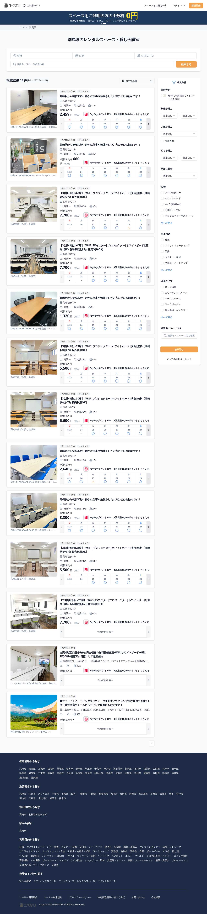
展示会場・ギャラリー (176, 310)
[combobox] (169, 116)
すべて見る (166, 222)
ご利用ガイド (33, 5)
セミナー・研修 (173, 257)
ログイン (177, 5)
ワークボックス (173, 304)
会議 (167, 239)
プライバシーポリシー (80, 897)
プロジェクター (173, 192)
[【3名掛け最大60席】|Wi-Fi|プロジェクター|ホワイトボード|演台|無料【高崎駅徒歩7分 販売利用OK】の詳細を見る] (80, 208)
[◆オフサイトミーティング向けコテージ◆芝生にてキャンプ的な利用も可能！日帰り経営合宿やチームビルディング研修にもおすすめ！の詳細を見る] (80, 714)
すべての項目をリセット (179, 359)
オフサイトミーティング (177, 245)
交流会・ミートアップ (176, 262)
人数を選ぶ (166, 126)
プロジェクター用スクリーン (179, 215)
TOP (21, 27)
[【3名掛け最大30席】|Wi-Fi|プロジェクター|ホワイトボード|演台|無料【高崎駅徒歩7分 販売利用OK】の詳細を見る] (80, 414)
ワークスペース (173, 298)
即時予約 (165, 89)
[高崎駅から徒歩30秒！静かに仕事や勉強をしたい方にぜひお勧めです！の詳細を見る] (80, 109)
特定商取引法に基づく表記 (111, 897)
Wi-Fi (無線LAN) (173, 204)
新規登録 (196, 5)
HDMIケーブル (172, 209)
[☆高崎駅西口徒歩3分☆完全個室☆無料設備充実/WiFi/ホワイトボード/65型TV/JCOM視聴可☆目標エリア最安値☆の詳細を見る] (80, 666)
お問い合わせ (138, 897)
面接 (167, 251)
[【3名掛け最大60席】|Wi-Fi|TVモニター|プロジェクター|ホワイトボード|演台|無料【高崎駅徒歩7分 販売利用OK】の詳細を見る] (80, 261)
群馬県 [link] (32, 27)
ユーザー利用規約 (28, 897)
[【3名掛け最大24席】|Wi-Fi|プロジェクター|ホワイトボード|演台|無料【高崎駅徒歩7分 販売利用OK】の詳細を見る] (80, 361)
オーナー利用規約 (53, 897)
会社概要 (155, 897)
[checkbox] (162, 141)
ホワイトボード (173, 198)
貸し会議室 (170, 286)
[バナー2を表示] (104, 23)
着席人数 (169, 140)
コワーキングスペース (176, 292)
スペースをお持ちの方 (155, 5)
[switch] (163, 95)
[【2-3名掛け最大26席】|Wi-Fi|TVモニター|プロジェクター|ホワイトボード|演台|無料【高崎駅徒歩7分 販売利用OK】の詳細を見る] (80, 615)
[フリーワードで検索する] (13, 64)
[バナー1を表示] (101, 23)
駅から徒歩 (166, 168)
